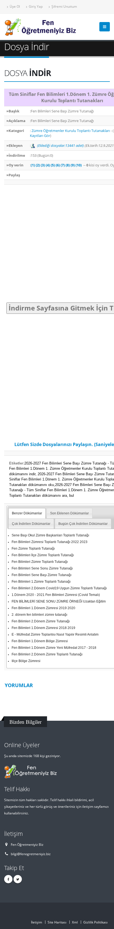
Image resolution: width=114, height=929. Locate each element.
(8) (68, 165)
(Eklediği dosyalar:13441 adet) (60, 145)
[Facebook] (8, 879)
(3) (43, 165)
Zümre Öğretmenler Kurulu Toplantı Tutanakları (70, 130)
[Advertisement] (57, 243)
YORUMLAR (19, 685)
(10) (79, 165)
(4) (48, 165)
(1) (33, 165)
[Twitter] (18, 879)
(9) (73, 165)
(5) (53, 165)
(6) (58, 165)
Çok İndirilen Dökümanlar (31, 524)
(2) (38, 165)
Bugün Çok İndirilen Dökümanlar (83, 524)
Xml (75, 922)
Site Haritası (57, 922)
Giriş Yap (35, 6)
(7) (63, 165)
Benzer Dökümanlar (27, 513)
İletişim (36, 922)
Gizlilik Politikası (95, 922)
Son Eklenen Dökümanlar (69, 513)
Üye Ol (14, 6)
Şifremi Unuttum (64, 6)
